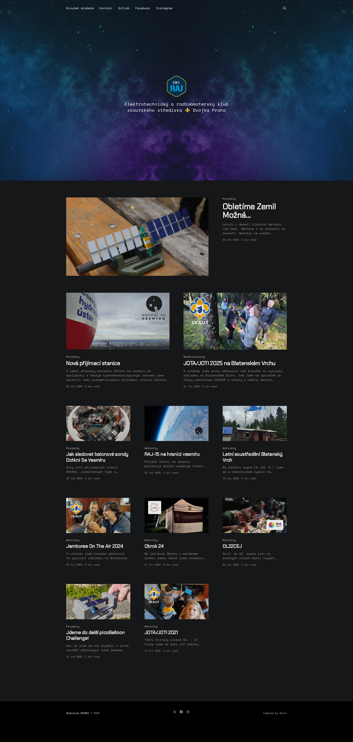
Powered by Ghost (275, 713)
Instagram (164, 8)
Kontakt (106, 8)
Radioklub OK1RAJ (77, 713)
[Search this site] (285, 8)
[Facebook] (181, 711)
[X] (174, 711)
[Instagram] (187, 711)
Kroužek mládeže (80, 8)
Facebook (142, 8)
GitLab (123, 8)
